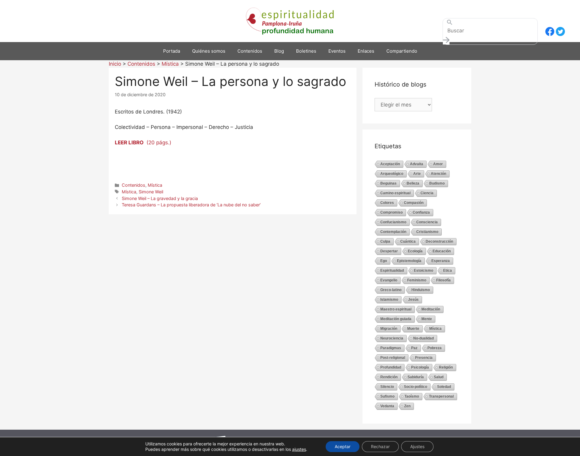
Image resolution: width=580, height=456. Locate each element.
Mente (426, 319)
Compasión (414, 203)
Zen (407, 406)
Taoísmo (411, 396)
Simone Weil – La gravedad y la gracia (160, 198)
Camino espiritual (395, 193)
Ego (383, 261)
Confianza (421, 212)
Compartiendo (401, 51)
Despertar (389, 251)
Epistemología (409, 261)
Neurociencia (391, 338)
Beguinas (388, 183)
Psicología (420, 367)
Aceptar (342, 446)
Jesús (413, 299)
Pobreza (434, 348)
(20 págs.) (143, 142)
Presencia (424, 358)
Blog (279, 51)
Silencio (387, 387)
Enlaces (366, 51)
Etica (447, 270)
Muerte (413, 328)
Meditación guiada (395, 319)
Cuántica (408, 241)
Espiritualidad (392, 270)
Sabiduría (416, 377)
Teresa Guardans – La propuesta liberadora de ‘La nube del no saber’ (191, 204)
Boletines (306, 51)
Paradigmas (390, 348)
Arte (417, 174)
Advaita (416, 164)
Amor (438, 164)
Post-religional (392, 358)
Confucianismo (393, 222)
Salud (438, 377)
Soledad (444, 387)
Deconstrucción (439, 241)
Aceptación (390, 164)
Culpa (385, 241)
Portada (171, 51)
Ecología (415, 251)
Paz (414, 348)
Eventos (337, 51)
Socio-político (415, 387)
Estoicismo (423, 270)
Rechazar (380, 446)
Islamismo (389, 299)
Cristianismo (427, 232)
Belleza (413, 183)
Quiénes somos (208, 51)
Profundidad (390, 367)
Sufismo (387, 396)
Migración (388, 328)
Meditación (430, 309)
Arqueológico (391, 174)
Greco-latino (390, 290)
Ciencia (426, 193)
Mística (155, 185)
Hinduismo (420, 290)
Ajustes (417, 446)
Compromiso (391, 212)
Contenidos (249, 51)
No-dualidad (423, 338)
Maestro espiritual (395, 309)
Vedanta (387, 406)
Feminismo (416, 280)
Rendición (389, 377)
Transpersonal (441, 396)
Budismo (437, 183)
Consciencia (427, 222)
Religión (446, 367)
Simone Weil (151, 191)
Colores (387, 203)
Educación (442, 251)
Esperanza (440, 261)
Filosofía (443, 280)
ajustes (299, 449)
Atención (438, 174)
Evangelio (388, 280)
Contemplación (393, 232)
